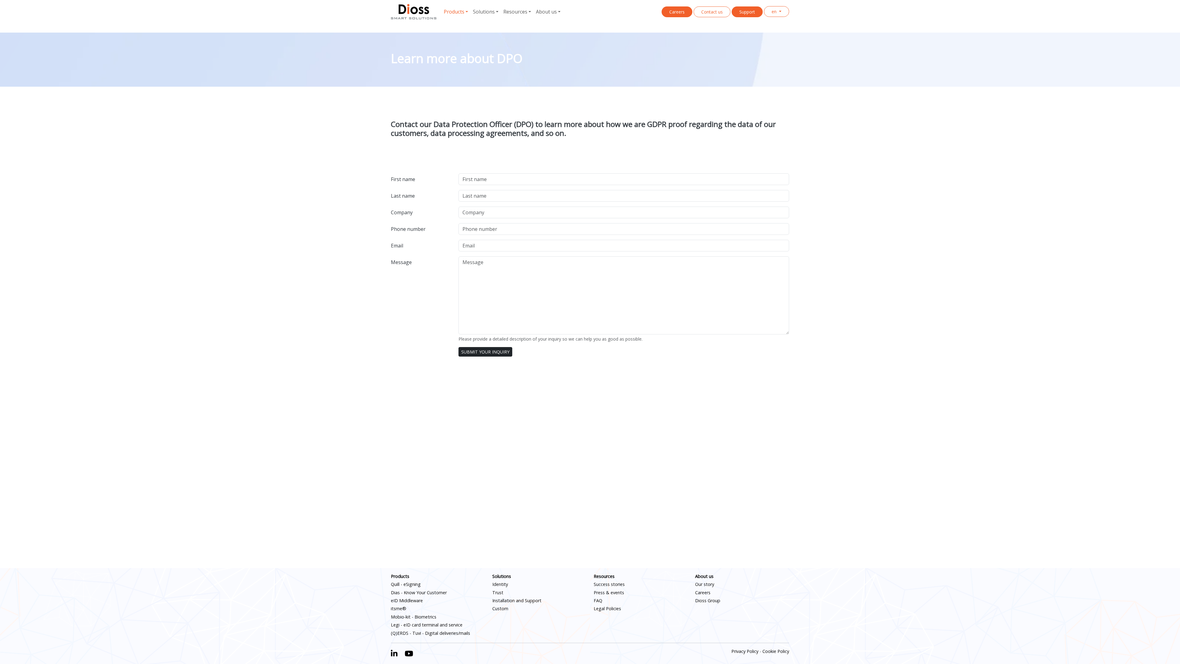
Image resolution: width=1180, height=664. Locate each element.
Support (747, 12)
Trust (497, 592)
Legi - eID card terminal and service (426, 625)
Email (397, 245)
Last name (403, 195)
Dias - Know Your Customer (419, 592)
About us (704, 576)
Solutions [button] (484, 11)
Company (402, 212)
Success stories (609, 584)
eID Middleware (407, 600)
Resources (604, 576)
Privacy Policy (744, 651)
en (775, 11)
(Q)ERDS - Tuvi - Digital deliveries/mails (430, 633)
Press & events (609, 592)
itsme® (398, 608)
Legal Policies (607, 608)
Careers (677, 12)
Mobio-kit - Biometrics (413, 617)
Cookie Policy (775, 651)
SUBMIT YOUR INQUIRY (485, 352)
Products (400, 576)
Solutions (501, 576)
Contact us (712, 12)
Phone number (408, 229)
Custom (500, 608)
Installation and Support (516, 600)
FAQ (598, 600)
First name (403, 179)
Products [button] (454, 11)
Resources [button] (515, 11)
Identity (500, 584)
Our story (704, 584)
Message (401, 262)
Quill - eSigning (406, 584)
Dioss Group (707, 600)
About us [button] (546, 11)
